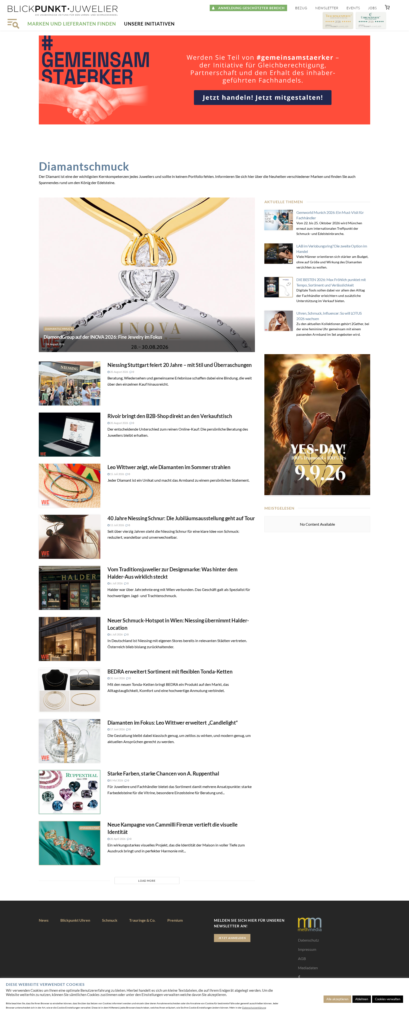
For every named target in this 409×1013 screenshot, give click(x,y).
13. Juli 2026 (117, 525)
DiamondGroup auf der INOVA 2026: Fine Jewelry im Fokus (103, 337)
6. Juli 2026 (116, 583)
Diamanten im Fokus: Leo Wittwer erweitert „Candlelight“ (172, 722)
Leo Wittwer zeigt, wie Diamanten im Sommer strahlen (169, 467)
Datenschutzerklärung (254, 1007)
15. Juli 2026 (117, 474)
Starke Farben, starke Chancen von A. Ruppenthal (163, 773)
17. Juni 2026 (117, 729)
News (44, 920)
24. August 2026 (55, 344)
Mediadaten (308, 967)
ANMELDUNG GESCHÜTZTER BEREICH (250, 8)
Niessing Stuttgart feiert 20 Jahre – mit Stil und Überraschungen (179, 365)
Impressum (307, 949)
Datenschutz (308, 940)
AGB (302, 958)
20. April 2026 (117, 838)
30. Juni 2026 (117, 678)
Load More (147, 880)
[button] (387, 8)
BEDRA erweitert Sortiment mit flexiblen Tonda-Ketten (169, 671)
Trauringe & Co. (142, 920)
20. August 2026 (119, 371)
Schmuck (109, 920)
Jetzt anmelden (232, 938)
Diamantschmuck (59, 328)
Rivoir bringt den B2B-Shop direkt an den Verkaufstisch (169, 416)
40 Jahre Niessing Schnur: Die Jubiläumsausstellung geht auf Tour (181, 518)
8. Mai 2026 (116, 780)
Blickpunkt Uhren (75, 920)
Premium (175, 920)
